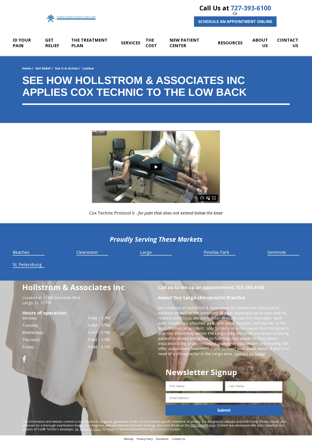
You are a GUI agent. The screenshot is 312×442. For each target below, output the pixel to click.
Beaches (21, 252)
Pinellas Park (216, 252)
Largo (146, 252)
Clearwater (87, 252)
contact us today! (250, 353)
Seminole (276, 252)
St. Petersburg (27, 264)
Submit (224, 410)
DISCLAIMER (199, 425)
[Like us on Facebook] (24, 360)
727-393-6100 (251, 8)
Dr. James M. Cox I (88, 429)
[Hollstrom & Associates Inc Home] (71, 18)
